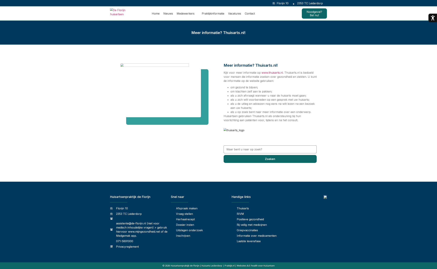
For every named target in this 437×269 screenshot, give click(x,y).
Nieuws (168, 13)
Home (156, 13)
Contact (250, 13)
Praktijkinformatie (213, 13)
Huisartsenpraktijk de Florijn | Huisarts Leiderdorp (196, 265)
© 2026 (166, 265)
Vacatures (234, 13)
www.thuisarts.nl (272, 72)
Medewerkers (185, 13)
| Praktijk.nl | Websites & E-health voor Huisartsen (249, 265)
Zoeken (270, 159)
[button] (327, 3)
